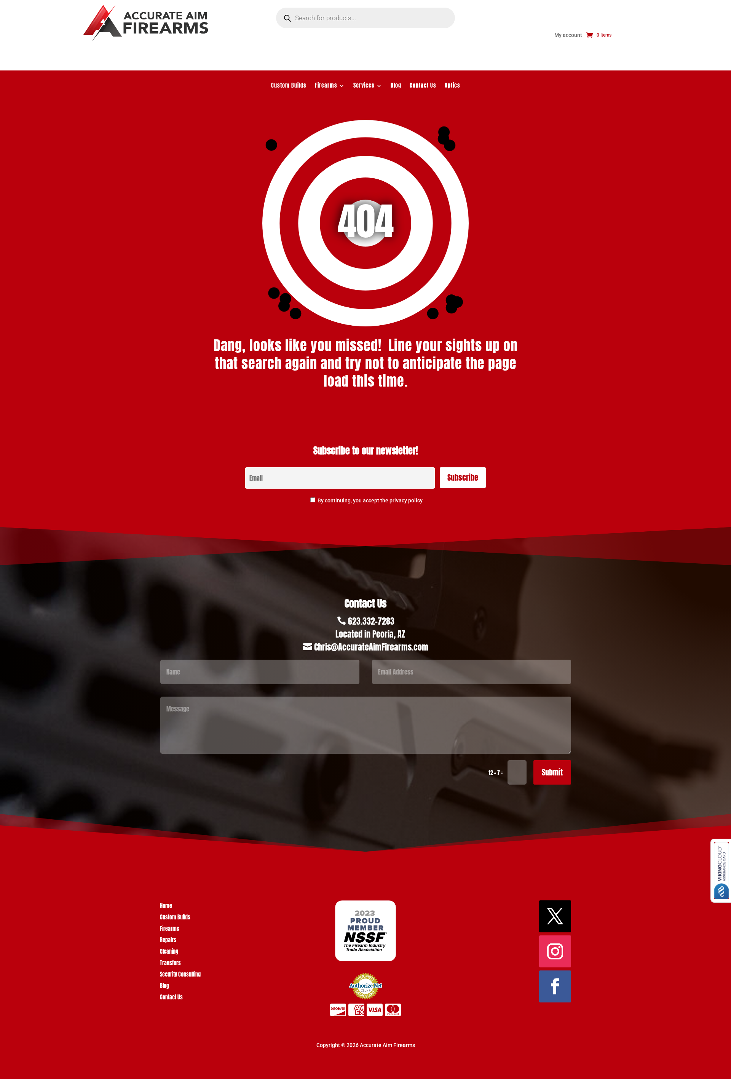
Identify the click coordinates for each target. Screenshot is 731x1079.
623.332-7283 (371, 621)
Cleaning (169, 952)
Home (166, 906)
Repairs (168, 941)
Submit (552, 772)
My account (568, 35)
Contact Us (423, 86)
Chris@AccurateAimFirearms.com (371, 647)
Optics (452, 86)
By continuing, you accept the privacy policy (370, 500)
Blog (396, 86)
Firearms (326, 86)
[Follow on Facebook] (555, 986)
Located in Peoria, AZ (370, 634)
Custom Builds (288, 86)
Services (364, 86)
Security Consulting (180, 975)
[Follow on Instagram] (555, 951)
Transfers (170, 964)
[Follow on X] (555, 916)
